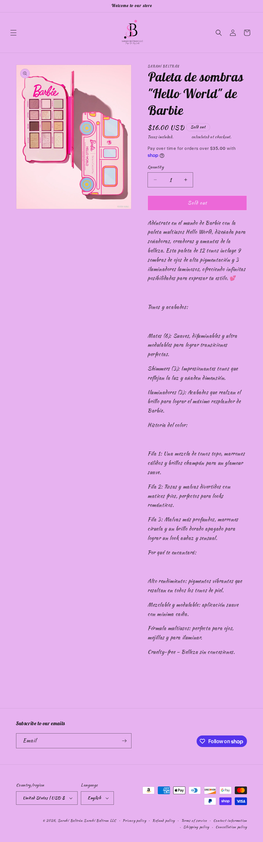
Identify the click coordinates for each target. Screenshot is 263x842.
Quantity (156, 167)
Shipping (182, 137)
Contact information (230, 820)
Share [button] (160, 671)
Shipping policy (196, 826)
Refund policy (163, 820)
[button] (13, 33)
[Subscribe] (124, 740)
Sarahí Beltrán (71, 820)
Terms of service (194, 820)
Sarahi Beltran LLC (100, 820)
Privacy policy (134, 820)
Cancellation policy (231, 826)
